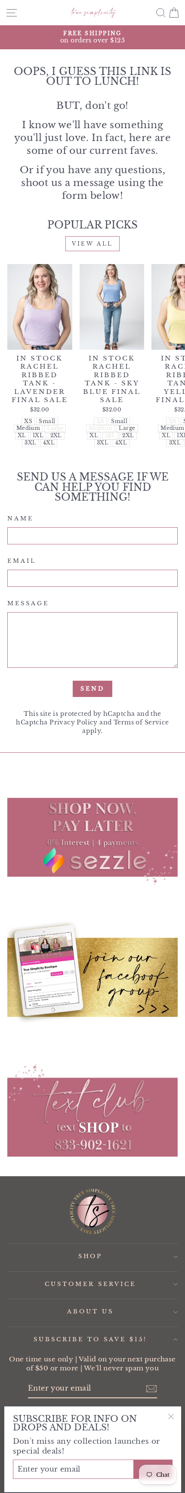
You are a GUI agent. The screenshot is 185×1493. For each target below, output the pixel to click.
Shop (90, 1256)
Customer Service (90, 1284)
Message (28, 603)
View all (92, 243)
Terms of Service (141, 722)
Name (20, 518)
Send (92, 688)
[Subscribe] (151, 1388)
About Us (90, 1311)
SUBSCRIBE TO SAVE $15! (90, 1339)
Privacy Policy (73, 722)
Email (21, 561)
